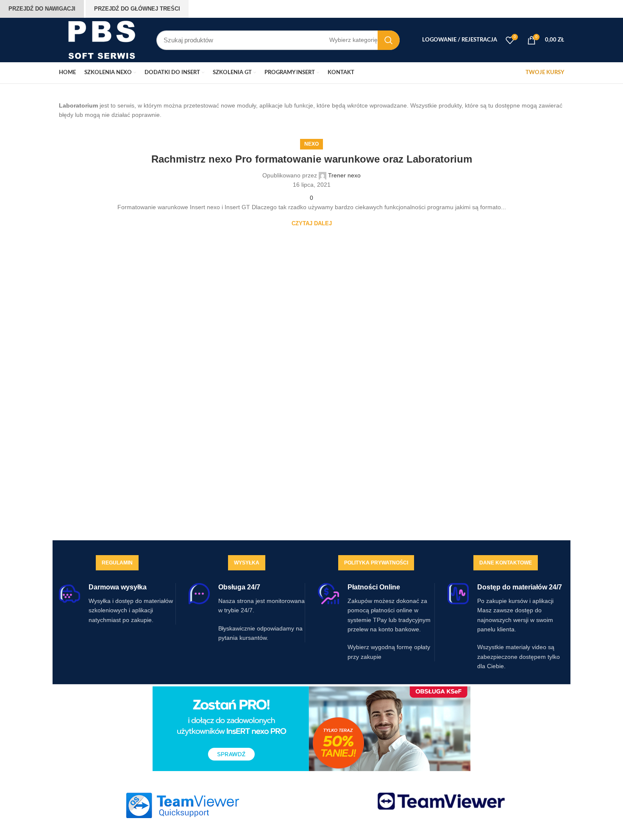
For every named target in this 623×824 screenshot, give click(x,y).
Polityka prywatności (376, 563)
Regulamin (117, 563)
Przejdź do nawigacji (41, 9)
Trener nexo (344, 175)
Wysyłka (246, 563)
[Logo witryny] (101, 39)
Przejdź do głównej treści (137, 9)
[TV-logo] (441, 801)
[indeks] (182, 805)
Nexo (311, 144)
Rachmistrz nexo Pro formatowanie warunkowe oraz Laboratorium (311, 159)
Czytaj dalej (312, 223)
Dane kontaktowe (505, 563)
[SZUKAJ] (389, 40)
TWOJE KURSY (545, 72)
